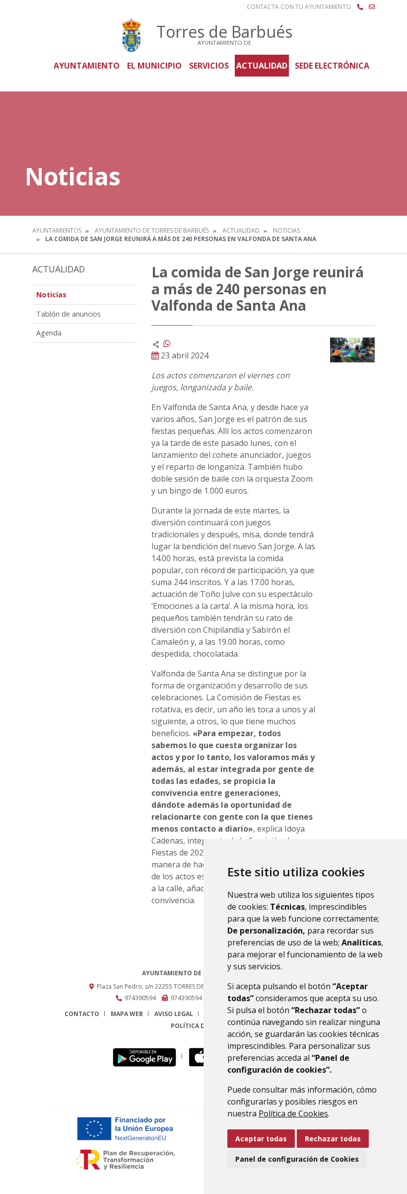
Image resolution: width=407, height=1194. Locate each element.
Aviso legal (173, 1014)
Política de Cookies (293, 1113)
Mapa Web (127, 1014)
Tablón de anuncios (68, 314)
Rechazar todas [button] (333, 1138)
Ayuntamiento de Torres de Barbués (152, 230)
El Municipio (154, 65)
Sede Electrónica (332, 65)
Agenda (49, 333)
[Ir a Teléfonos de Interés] (360, 7)
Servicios (209, 65)
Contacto (82, 1014)
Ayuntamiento (87, 65)
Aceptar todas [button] (261, 1138)
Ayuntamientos (56, 230)
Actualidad (261, 65)
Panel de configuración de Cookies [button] (297, 1159)
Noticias (286, 230)
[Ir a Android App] (147, 1056)
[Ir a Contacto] (372, 7)
